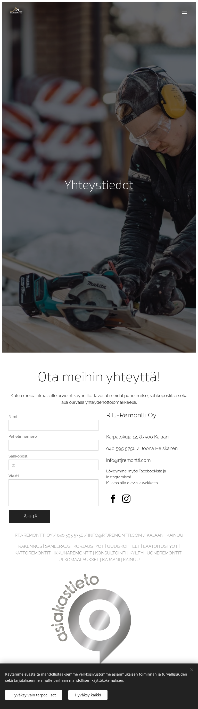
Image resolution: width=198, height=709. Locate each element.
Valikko (184, 11)
